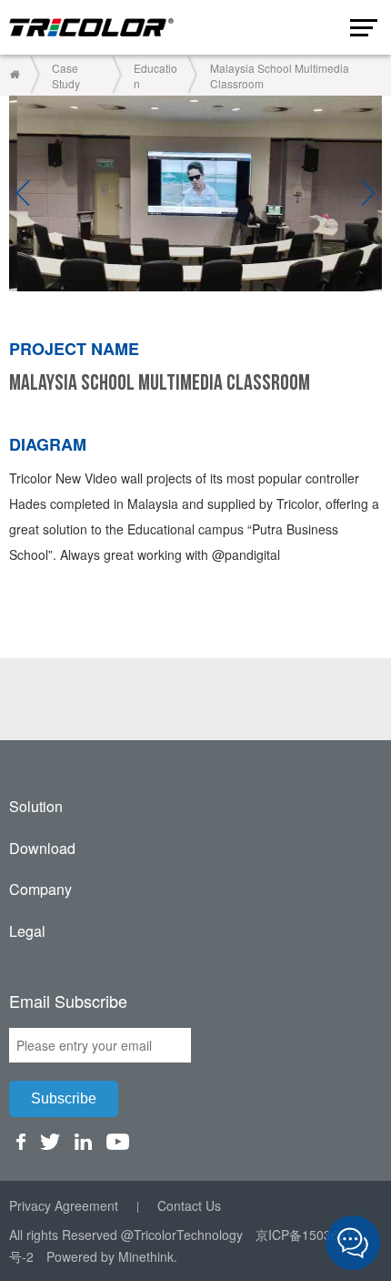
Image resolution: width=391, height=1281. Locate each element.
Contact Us (189, 1205)
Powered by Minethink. (111, 1256)
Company (40, 889)
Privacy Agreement (63, 1205)
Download (42, 848)
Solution (36, 806)
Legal (27, 930)
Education (155, 75)
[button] (22, 194)
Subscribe (63, 1098)
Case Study (66, 75)
